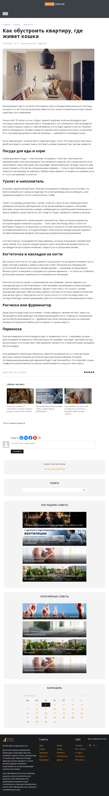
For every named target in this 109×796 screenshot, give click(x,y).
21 (27, 717)
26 (73, 717)
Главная (79, 745)
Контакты (79, 756)
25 (64, 717)
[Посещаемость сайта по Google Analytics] (8, 741)
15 (37, 713)
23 (46, 717)
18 (64, 713)
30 (46, 721)
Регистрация (51, 468)
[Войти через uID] (21, 438)
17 (55, 713)
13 (82, 709)
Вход (62, 468)
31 (55, 721)
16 (46, 713)
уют (15, 372)
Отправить (17, 451)
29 (37, 721)
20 (82, 713)
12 (73, 709)
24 (55, 717)
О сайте (78, 752)
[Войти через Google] (39, 438)
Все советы (80, 749)
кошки (22, 372)
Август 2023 (29, 695)
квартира (8, 372)
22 (37, 717)
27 (82, 717)
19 (73, 713)
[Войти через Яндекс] (35, 438)
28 (27, 721)
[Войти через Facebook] (30, 438)
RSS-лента (79, 760)
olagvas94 (41, 43)
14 (27, 713)
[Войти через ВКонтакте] (26, 438)
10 (55, 709)
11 (64, 709)
